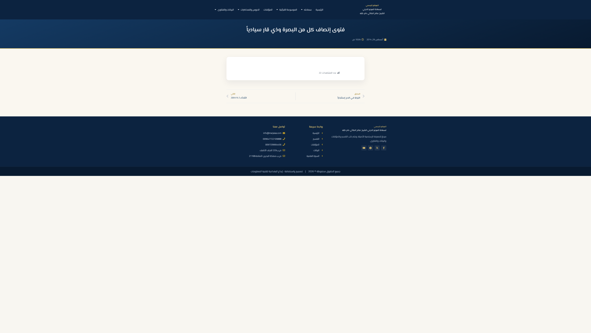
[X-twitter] (377, 147)
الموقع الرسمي (372, 5)
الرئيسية (319, 9)
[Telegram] (370, 147)
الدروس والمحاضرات (250, 9)
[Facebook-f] (383, 147)
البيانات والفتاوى (226, 9)
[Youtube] (363, 147)
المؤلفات (267, 9)
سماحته (308, 9)
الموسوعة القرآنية (288, 9)
